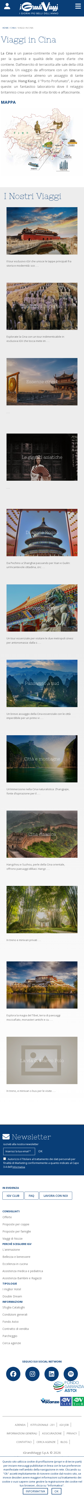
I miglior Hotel (11, 1289)
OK (56, 1491)
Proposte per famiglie (16, 1231)
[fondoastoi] (68, 1386)
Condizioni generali (14, 1314)
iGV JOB (64, 1425)
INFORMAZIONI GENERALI (22, 1433)
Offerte (7, 1217)
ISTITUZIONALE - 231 (42, 1425)
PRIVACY (72, 1433)
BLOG (64, 1442)
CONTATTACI (24, 1442)
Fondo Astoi (10, 1322)
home (5, 28)
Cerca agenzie (11, 1343)
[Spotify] (71, 1374)
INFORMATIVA (35, 1491)
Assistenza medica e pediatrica (22, 1271)
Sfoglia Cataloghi (13, 1307)
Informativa (18, 1166)
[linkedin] (51, 1374)
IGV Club (13, 1196)
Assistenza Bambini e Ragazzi (22, 1278)
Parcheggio (9, 1336)
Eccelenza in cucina (15, 1264)
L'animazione (11, 1249)
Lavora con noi (56, 1196)
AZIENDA (20, 1425)
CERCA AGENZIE (46, 1442)
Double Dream (12, 1296)
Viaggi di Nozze (12, 1238)
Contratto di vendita (15, 1329)
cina (13, 28)
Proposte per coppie (15, 1224)
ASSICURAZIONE (52, 1433)
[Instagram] (32, 1374)
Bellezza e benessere (16, 1257)
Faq (31, 1196)
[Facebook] (13, 1374)
